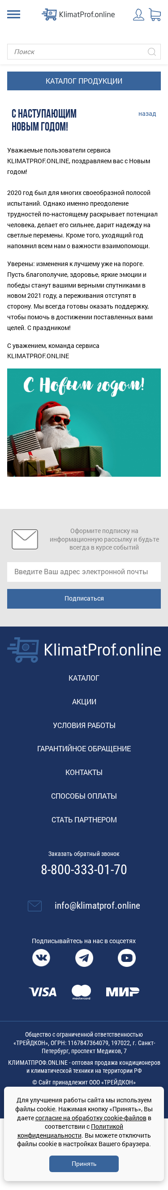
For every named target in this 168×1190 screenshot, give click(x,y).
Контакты (84, 772)
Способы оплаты (84, 795)
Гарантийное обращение (84, 748)
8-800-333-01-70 (84, 869)
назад (147, 113)
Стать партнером (84, 819)
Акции (84, 701)
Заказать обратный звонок (84, 853)
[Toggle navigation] (13, 14)
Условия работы (84, 725)
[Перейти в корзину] (155, 15)
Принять (84, 1163)
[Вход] (139, 14)
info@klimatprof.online (97, 905)
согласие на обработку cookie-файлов (90, 1118)
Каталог (84, 677)
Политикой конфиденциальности (70, 1130)
